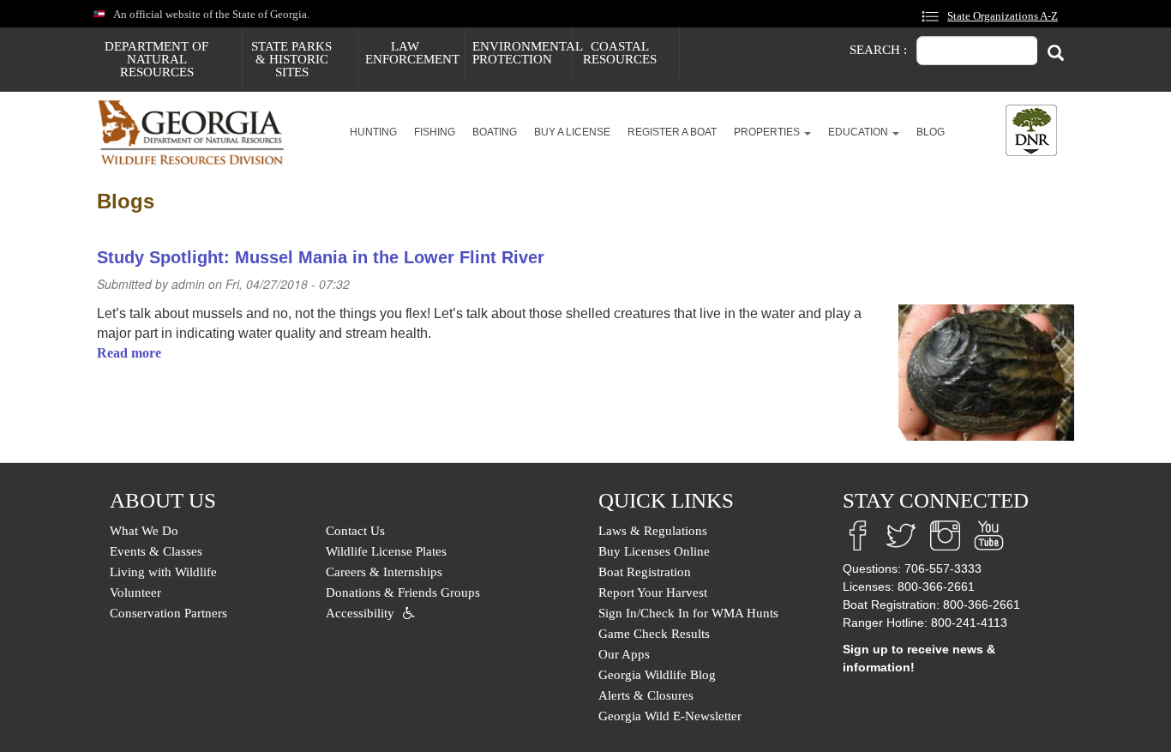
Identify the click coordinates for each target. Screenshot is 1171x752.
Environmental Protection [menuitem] (522, 52)
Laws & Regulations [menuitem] (652, 531)
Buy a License (572, 132)
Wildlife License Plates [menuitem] (386, 551)
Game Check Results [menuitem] (654, 634)
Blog (930, 132)
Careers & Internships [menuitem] (384, 572)
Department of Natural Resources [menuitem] (156, 59)
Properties (768, 132)
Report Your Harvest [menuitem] (652, 592)
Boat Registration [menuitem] (644, 572)
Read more (129, 353)
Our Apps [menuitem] (624, 654)
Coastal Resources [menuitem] (620, 52)
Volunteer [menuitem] (135, 592)
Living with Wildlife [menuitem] (163, 572)
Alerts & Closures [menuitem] (646, 695)
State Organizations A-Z (1002, 16)
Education (859, 132)
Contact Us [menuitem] (355, 531)
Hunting (373, 132)
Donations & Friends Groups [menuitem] (403, 592)
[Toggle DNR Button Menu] (1031, 130)
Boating (494, 132)
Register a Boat (672, 132)
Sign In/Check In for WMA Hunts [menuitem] (688, 613)
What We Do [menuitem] (144, 531)
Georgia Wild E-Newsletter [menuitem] (670, 716)
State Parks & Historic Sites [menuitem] (291, 59)
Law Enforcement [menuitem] (412, 52)
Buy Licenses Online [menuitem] (654, 551)
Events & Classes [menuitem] (156, 551)
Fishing (434, 132)
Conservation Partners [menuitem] (168, 613)
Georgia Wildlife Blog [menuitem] (657, 675)
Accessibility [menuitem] (360, 613)
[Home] (197, 132)
